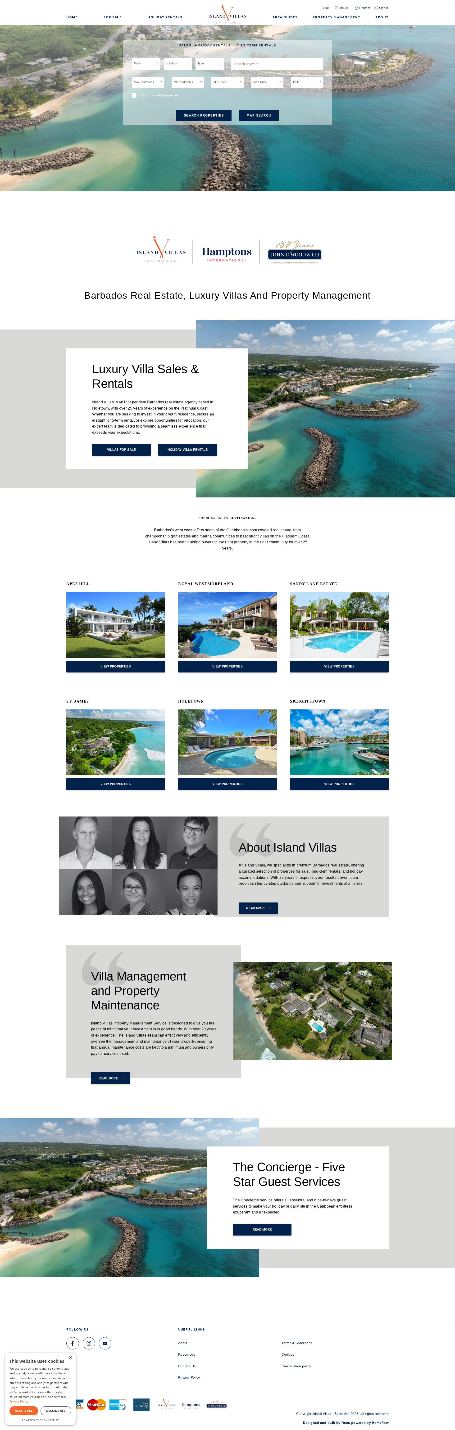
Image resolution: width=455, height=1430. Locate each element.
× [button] (70, 1357)
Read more (108, 1078)
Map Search (259, 115)
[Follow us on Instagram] (89, 1343)
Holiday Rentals (213, 45)
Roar (345, 1423)
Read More (256, 908)
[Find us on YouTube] (105, 1343)
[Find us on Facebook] (72, 1343)
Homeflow (380, 1423)
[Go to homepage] (227, 13)
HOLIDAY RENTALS (165, 17)
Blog (326, 7)
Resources (186, 1354)
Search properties (204, 115)
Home (71, 17)
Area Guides (285, 17)
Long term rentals (255, 45)
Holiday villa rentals (188, 449)
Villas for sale (121, 449)
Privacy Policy (189, 1377)
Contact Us (187, 1366)
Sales (185, 45)
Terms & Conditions (297, 1343)
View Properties (115, 666)
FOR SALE (113, 17)
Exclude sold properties (160, 95)
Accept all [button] (24, 1411)
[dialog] (40, 1389)
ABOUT (382, 17)
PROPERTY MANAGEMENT (336, 17)
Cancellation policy (296, 1366)
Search (344, 7)
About (182, 1343)
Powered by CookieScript (40, 1420)
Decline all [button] (55, 1411)
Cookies (288, 1354)
